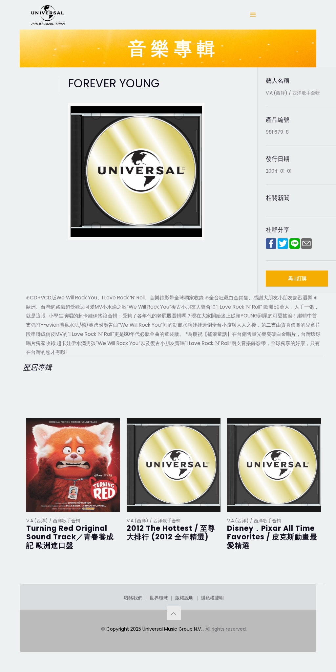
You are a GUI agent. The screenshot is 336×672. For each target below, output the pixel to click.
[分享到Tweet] (283, 247)
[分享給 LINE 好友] (294, 247)
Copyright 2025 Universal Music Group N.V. (154, 629)
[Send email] (306, 247)
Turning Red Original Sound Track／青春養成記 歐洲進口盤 (70, 537)
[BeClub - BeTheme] (47, 15)
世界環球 (159, 598)
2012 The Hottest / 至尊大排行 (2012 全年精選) (171, 532)
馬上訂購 (297, 278)
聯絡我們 (133, 598)
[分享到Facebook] (271, 247)
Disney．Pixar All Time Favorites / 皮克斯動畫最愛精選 (272, 537)
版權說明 (184, 598)
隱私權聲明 (212, 598)
